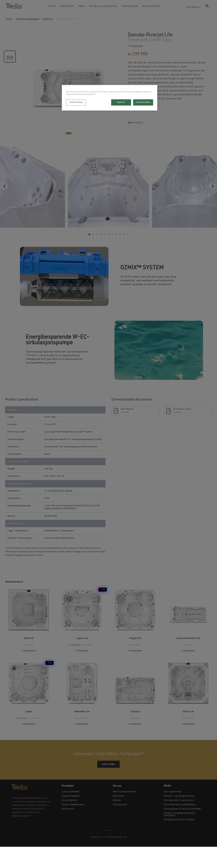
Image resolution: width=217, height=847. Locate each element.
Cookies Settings (76, 102)
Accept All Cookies (143, 102)
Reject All (121, 102)
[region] (110, 98)
